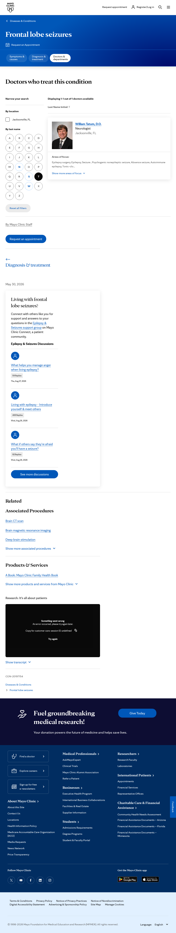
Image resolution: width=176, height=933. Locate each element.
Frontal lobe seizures (39, 34)
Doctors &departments (60, 58)
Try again (52, 639)
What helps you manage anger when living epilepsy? (31, 367)
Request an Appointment (25, 44)
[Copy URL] (76, 630)
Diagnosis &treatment (39, 58)
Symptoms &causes (17, 58)
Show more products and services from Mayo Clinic (39, 584)
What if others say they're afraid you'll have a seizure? (32, 446)
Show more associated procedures (28, 548)
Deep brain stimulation (20, 539)
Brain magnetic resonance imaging (28, 530)
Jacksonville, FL (21, 119)
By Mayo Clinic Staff (19, 224)
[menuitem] (17, 58)
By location (12, 111)
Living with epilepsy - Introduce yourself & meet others (31, 407)
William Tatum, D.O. (88, 124)
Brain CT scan (15, 521)
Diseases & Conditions (23, 21)
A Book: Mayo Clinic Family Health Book (32, 575)
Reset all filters (18, 208)
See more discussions (34, 474)
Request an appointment (26, 239)
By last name (13, 129)
